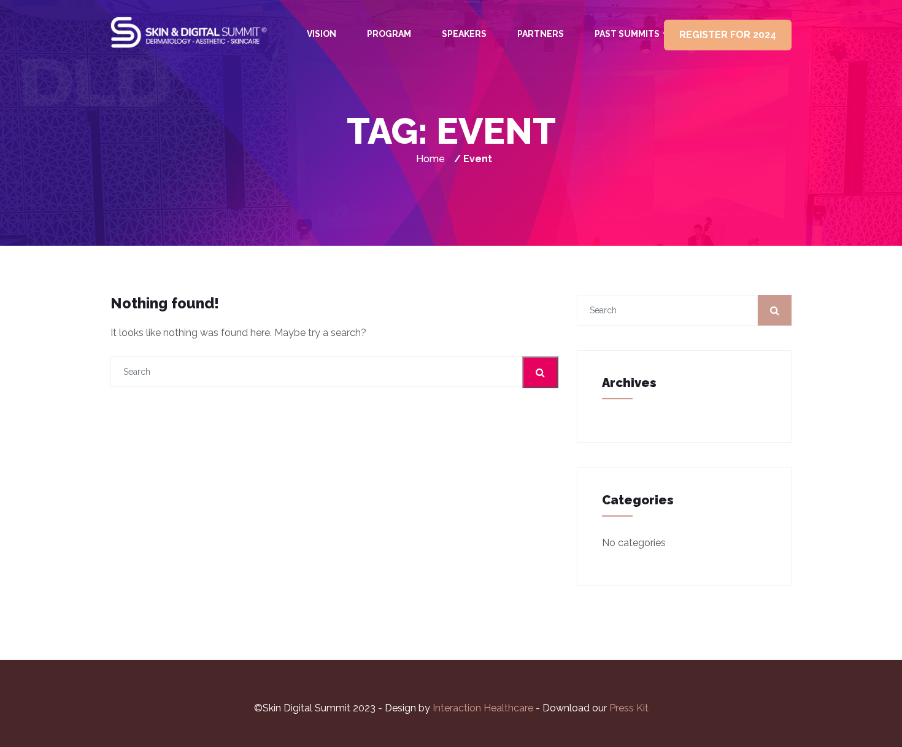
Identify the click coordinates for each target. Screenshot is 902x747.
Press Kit (629, 708)
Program (389, 34)
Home (430, 159)
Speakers (464, 34)
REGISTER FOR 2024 (727, 35)
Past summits (627, 34)
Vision (321, 34)
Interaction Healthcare (484, 708)
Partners (540, 34)
